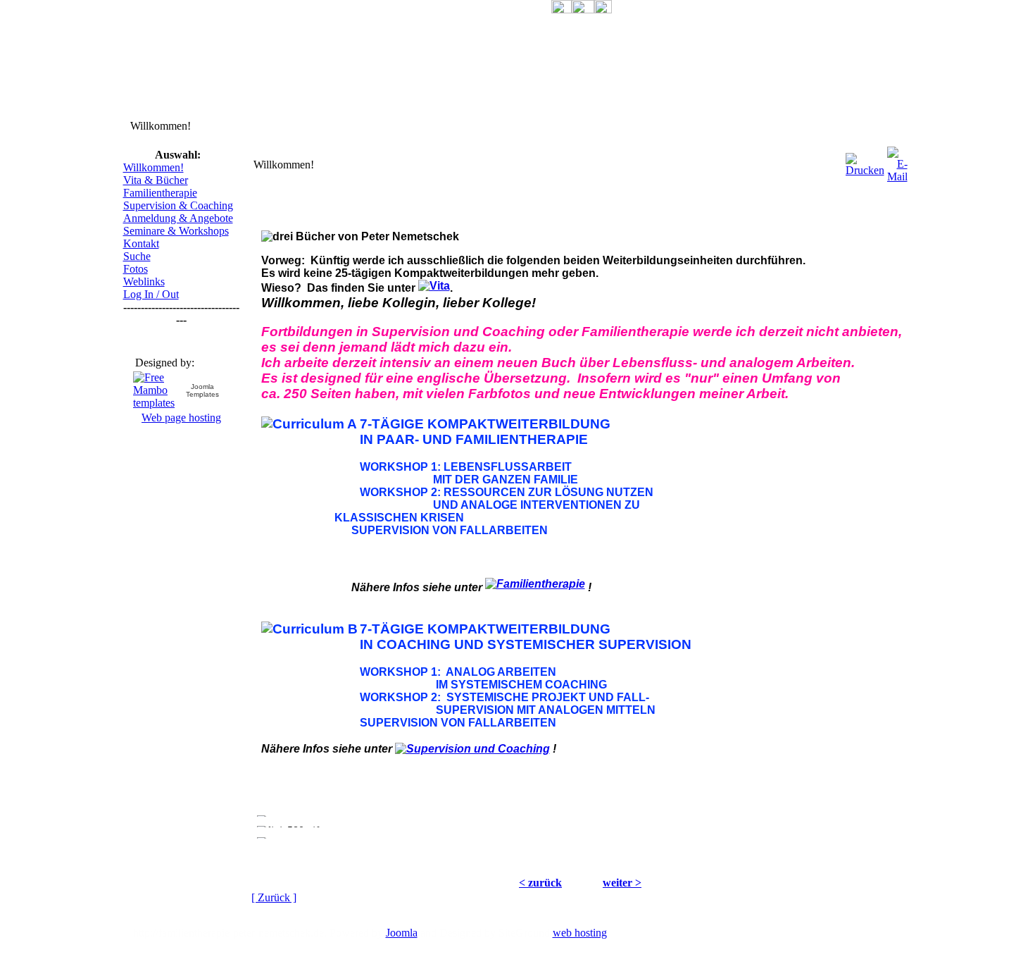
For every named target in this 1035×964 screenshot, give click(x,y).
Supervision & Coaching (178, 205)
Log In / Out (151, 294)
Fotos (135, 269)
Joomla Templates (202, 390)
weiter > (622, 883)
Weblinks (144, 282)
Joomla (402, 933)
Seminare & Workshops (176, 231)
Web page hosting (181, 418)
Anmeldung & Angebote (178, 218)
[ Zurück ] (273, 897)
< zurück (540, 883)
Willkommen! (153, 167)
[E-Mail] (897, 161)
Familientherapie (160, 193)
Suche (137, 256)
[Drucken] (865, 161)
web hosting (580, 933)
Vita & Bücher (155, 180)
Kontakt (141, 243)
